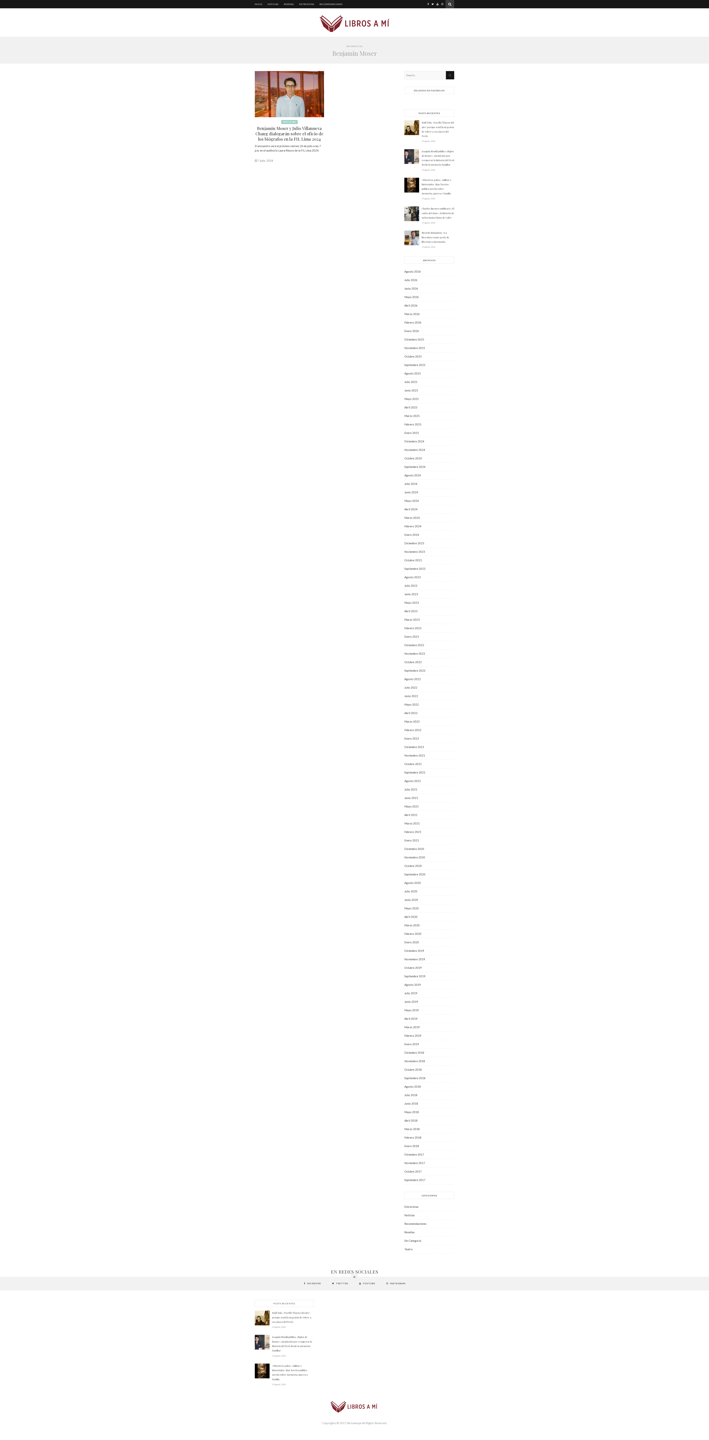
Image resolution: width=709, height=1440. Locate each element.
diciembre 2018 (414, 1052)
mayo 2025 (411, 399)
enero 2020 (411, 942)
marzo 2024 (412, 517)
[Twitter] (432, 4)
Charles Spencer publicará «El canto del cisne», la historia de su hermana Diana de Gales (438, 213)
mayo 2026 (411, 297)
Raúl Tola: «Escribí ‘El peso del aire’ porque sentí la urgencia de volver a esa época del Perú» (438, 129)
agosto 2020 (412, 882)
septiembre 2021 (414, 772)
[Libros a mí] (354, 23)
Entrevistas (306, 4)
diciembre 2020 (414, 848)
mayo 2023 (411, 602)
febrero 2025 (412, 424)
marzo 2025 (412, 415)
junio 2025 (411, 390)
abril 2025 (410, 407)
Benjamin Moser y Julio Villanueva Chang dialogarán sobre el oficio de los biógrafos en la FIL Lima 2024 (289, 134)
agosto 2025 (412, 373)
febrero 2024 (412, 526)
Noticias (273, 4)
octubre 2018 (413, 1069)
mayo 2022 (411, 704)
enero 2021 (411, 840)
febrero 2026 (412, 322)
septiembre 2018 (414, 1078)
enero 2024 (411, 534)
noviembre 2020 (414, 857)
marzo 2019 (412, 1027)
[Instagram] (442, 4)
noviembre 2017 (414, 1163)
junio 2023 (411, 594)
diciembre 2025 (414, 339)
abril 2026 (410, 305)
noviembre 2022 (414, 653)
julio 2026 (410, 280)
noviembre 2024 (414, 449)
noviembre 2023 (414, 551)
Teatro (408, 1249)
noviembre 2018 (414, 1061)
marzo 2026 (412, 314)
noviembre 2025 (414, 348)
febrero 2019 (412, 1035)
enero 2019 (411, 1044)
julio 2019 (410, 993)
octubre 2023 (413, 560)
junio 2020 (411, 899)
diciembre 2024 (414, 441)
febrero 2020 (412, 933)
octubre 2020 (413, 865)
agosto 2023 (412, 577)
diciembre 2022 (414, 645)
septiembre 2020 (414, 874)
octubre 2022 (413, 662)
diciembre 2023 (414, 543)
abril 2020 (410, 916)
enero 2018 (411, 1146)
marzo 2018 (412, 1129)
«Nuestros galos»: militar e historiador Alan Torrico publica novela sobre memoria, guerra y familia (436, 186)
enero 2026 (411, 331)
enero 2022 (411, 738)
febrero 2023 (412, 628)
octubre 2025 (413, 356)
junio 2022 (411, 696)
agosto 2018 (412, 1086)
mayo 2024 (411, 500)
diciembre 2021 (414, 747)
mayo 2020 (411, 908)
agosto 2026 (412, 271)
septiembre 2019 (414, 976)
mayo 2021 (411, 806)
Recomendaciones (331, 4)
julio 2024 (410, 483)
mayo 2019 (411, 1010)
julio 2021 (410, 789)
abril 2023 (410, 611)
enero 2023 (411, 636)
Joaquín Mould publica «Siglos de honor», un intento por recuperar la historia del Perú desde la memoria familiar (438, 158)
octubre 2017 (413, 1171)
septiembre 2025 (414, 365)
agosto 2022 (412, 679)
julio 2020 (410, 891)
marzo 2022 (412, 721)
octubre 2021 (413, 764)
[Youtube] (437, 4)
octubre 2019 (413, 967)
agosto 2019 (412, 984)
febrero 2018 (412, 1137)
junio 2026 (411, 288)
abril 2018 (410, 1120)
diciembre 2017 (414, 1154)
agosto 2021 (412, 781)
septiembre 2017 (414, 1180)
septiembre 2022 (414, 670)
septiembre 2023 (414, 568)
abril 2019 (410, 1018)
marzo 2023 (412, 619)
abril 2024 (410, 509)
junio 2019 (411, 1001)
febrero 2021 (412, 832)
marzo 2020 (412, 925)
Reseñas (289, 4)
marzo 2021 (412, 823)
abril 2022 (410, 713)
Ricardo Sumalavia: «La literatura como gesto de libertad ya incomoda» (435, 237)
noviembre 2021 (414, 755)
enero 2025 (411, 432)
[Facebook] (428, 4)
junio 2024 (411, 492)
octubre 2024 (413, 458)
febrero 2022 (412, 730)
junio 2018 (411, 1103)
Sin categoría (412, 1240)
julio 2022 (410, 687)
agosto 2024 (412, 475)
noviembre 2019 (414, 959)
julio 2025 (410, 382)
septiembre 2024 (414, 466)
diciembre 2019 (414, 950)
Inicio (258, 4)
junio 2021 (411, 798)
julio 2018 (410, 1095)
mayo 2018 (411, 1112)
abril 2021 (410, 815)
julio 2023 (410, 585)
